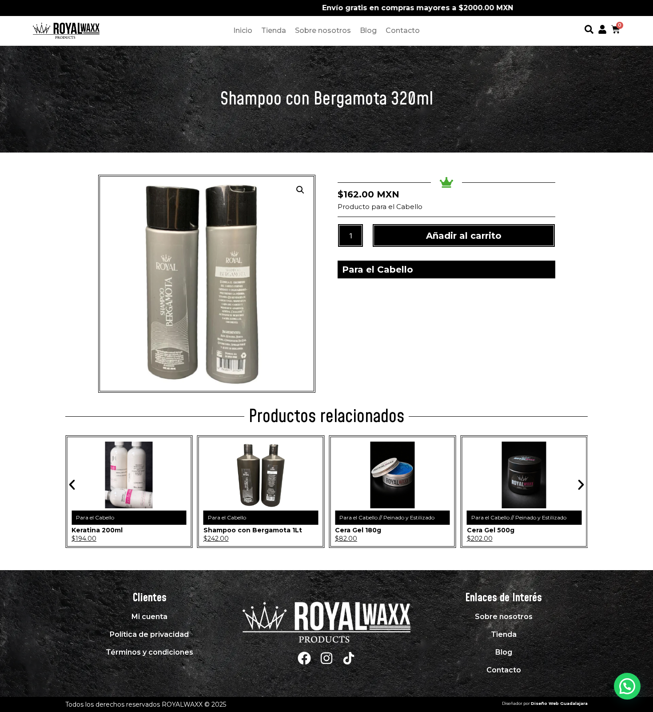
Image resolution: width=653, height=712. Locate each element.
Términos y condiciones (149, 652)
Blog (368, 30)
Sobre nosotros (323, 30)
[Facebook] (304, 658)
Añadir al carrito (464, 235)
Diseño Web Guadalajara (559, 703)
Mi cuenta (149, 616)
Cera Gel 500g (490, 530)
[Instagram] (326, 658)
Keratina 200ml (97, 530)
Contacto (403, 30)
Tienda (273, 30)
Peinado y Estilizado (408, 517)
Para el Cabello (377, 269)
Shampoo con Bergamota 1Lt (252, 530)
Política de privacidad (149, 634)
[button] (300, 190)
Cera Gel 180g (358, 530)
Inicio (242, 30)
